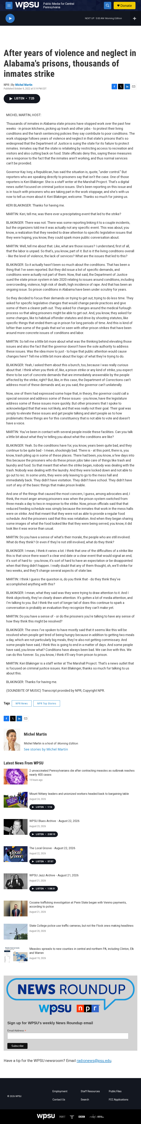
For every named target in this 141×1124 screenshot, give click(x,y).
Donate (126, 6)
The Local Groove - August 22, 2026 (52, 848)
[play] (10, 18)
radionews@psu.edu (94, 1060)
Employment (60, 1091)
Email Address (16, 1030)
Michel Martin (23, 85)
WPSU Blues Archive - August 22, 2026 (54, 821)
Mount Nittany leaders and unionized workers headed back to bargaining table (79, 794)
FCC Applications (118, 1099)
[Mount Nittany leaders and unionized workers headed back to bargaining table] (16, 800)
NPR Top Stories (46, 703)
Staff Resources (90, 1091)
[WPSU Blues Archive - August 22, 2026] (16, 827)
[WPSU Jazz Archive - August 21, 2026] (16, 881)
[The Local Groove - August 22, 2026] (16, 854)
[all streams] (135, 18)
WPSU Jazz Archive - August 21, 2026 (54, 875)
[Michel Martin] (12, 740)
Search (85, 1099)
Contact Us (59, 1099)
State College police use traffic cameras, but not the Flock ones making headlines (81, 925)
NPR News (22, 703)
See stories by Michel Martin (46, 749)
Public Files (115, 1091)
